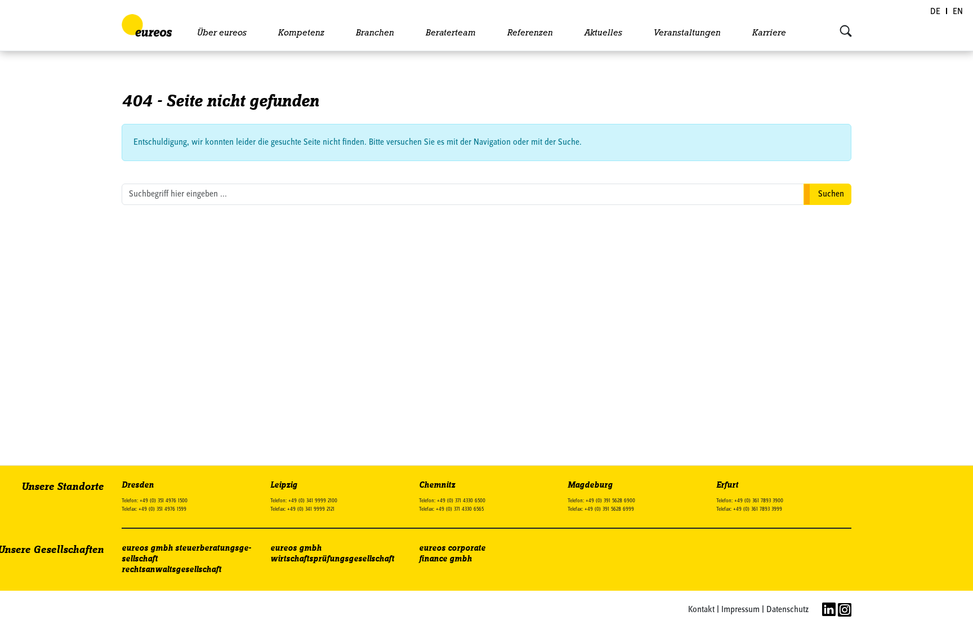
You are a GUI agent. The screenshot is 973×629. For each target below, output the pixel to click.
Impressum (740, 609)
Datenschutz (787, 609)
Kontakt (701, 609)
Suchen (831, 194)
